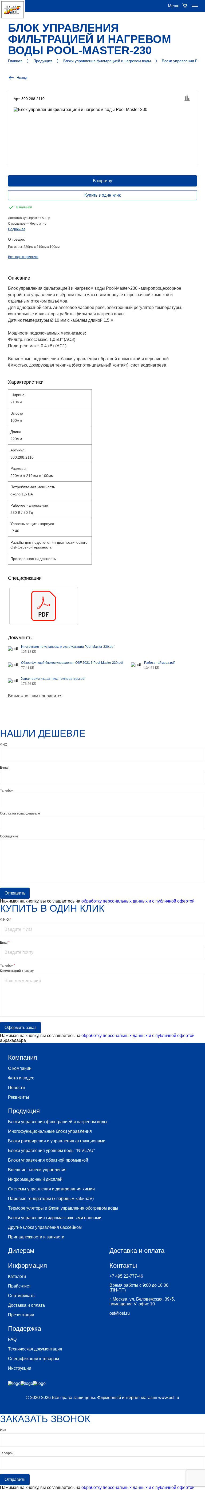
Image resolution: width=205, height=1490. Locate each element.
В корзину (102, 180)
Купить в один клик (102, 195)
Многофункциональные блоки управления (50, 1131)
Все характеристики (23, 257)
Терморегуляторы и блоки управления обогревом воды (63, 1208)
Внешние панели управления (37, 1169)
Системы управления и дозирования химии (51, 1189)
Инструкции (19, 1368)
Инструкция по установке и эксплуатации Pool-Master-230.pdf (67, 647)
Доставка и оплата (26, 1305)
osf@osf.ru (119, 1313)
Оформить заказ (20, 1027)
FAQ (12, 1339)
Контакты (123, 1265)
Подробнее (16, 229)
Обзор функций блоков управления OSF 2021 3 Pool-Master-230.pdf (72, 663)
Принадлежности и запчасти (36, 1237)
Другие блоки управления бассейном (45, 1227)
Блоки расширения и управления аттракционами (56, 1141)
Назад (22, 78)
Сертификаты (22, 1295)
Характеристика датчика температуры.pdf (53, 679)
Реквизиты (18, 1097)
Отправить (15, 893)
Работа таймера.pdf (159, 663)
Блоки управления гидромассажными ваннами (54, 1217)
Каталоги (17, 1276)
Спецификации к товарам (33, 1358)
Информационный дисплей (35, 1179)
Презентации (21, 1315)
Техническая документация (35, 1349)
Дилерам (21, 1250)
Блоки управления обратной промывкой (48, 1160)
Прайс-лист (19, 1286)
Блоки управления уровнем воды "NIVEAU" (51, 1150)
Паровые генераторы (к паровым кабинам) (51, 1198)
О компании (19, 1068)
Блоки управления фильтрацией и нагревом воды (57, 1121)
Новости (16, 1087)
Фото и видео (21, 1078)
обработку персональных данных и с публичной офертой (138, 901)
